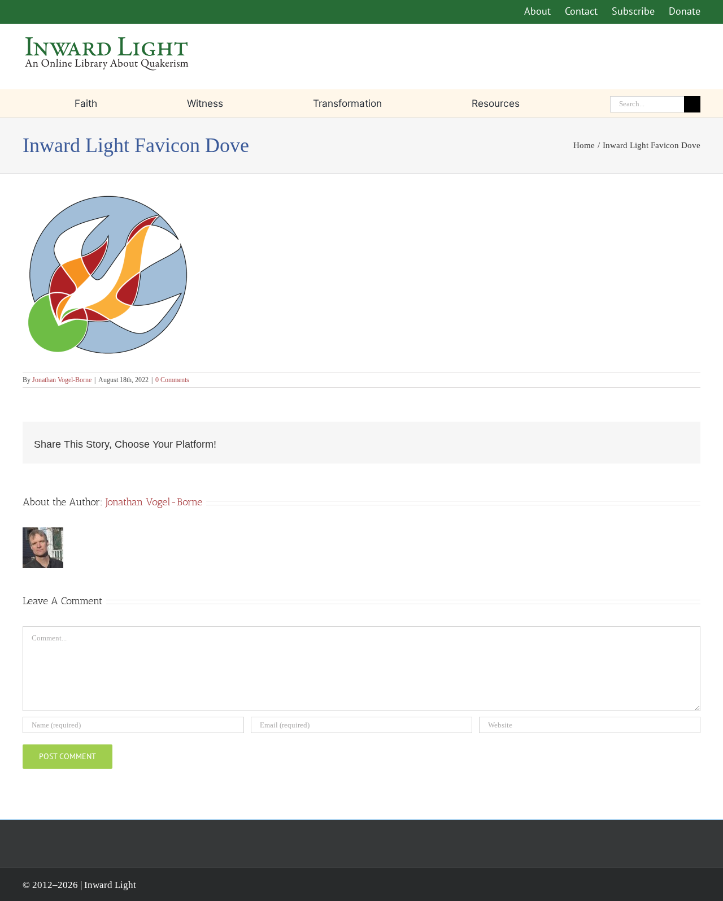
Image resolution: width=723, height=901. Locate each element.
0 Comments (172, 380)
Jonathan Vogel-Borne (62, 380)
